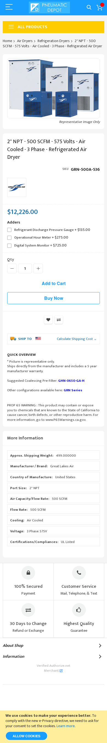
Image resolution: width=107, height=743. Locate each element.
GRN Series (73, 390)
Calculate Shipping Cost (75, 339)
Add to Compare (59, 320)
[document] (53, 726)
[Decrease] (12, 268)
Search (89, 7)
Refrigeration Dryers (54, 41)
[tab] (53, 438)
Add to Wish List (48, 320)
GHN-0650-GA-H (71, 381)
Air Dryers (25, 41)
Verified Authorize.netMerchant (53, 668)
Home (7, 41)
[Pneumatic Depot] (49, 7)
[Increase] (38, 268)
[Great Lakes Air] (16, 187)
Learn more (66, 726)
